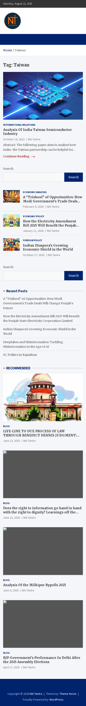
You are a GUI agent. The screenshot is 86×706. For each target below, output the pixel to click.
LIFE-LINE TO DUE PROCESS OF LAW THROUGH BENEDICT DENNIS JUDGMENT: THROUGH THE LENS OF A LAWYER (40, 435)
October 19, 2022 (14, 139)
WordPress (56, 699)
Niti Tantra (41, 18)
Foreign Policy (32, 240)
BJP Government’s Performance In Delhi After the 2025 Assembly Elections (41, 660)
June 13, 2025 (11, 441)
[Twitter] (46, 686)
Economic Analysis (35, 192)
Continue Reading (16, 156)
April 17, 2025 (11, 667)
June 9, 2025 (11, 590)
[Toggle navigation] (8, 39)
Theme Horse (68, 694)
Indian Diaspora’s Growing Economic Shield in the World (48, 247)
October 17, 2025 (33, 255)
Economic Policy (33, 216)
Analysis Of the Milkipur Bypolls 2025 (34, 585)
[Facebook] (34, 686)
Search (8, 169)
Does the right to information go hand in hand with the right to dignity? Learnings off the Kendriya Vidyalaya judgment (42, 512)
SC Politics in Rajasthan (20, 355)
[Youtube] (51, 686)
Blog (6, 426)
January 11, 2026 (33, 231)
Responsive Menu (78, 4)
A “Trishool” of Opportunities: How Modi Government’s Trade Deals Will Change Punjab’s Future (52, 201)
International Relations (19, 124)
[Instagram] (40, 686)
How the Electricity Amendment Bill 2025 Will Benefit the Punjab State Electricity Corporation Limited (49, 227)
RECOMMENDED (18, 368)
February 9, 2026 (33, 206)
